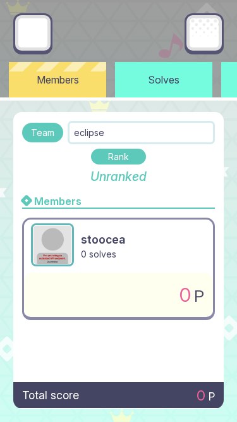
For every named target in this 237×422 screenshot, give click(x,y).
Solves (164, 79)
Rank (118, 156)
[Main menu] (204, 33)
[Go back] (33, 33)
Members (58, 79)
